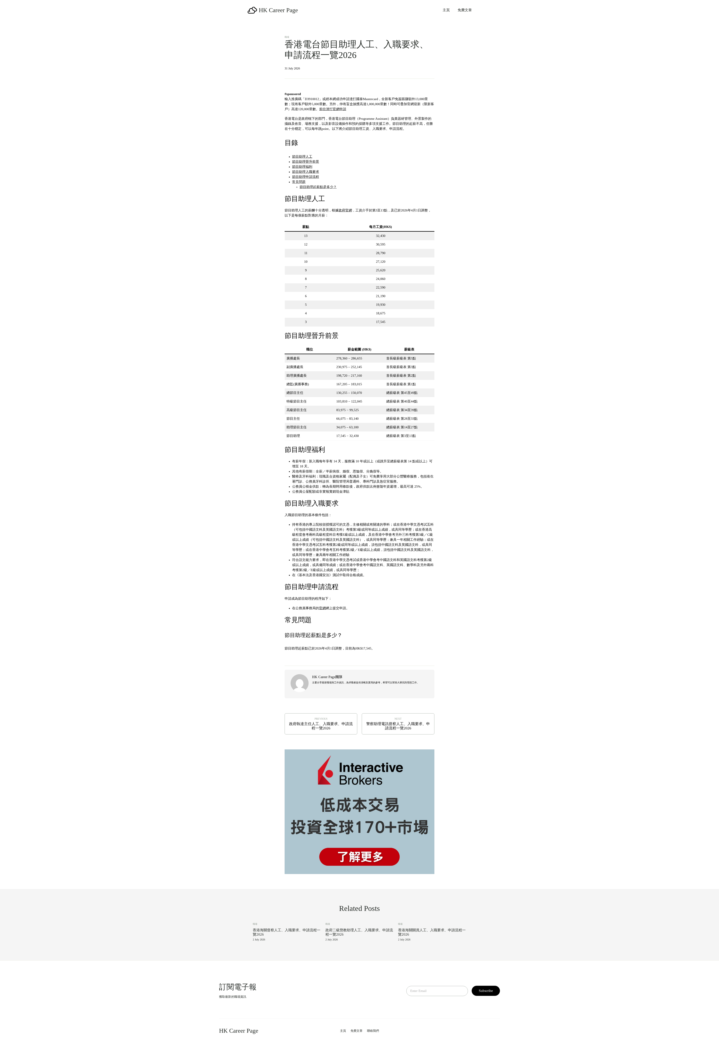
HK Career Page (278, 10)
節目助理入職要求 (305, 172)
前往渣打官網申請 (332, 109)
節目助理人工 (302, 156)
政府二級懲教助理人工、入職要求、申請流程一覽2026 (359, 932)
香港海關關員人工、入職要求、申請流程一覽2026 (432, 932)
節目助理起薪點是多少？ (318, 187)
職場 (287, 37)
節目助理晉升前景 (305, 162)
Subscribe (486, 991)
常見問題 (299, 182)
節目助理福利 (302, 167)
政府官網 (345, 210)
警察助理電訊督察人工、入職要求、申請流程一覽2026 (398, 726)
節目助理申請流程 (305, 177)
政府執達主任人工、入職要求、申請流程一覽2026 (321, 726)
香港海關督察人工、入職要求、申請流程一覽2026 (286, 932)
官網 (322, 608)
